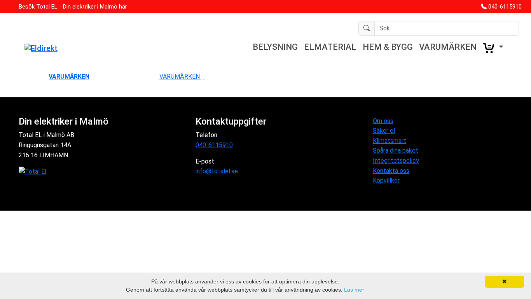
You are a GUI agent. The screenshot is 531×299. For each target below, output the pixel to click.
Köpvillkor (386, 180)
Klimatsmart (389, 140)
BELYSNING (275, 47)
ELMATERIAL (330, 47)
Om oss (383, 121)
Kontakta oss (391, 170)
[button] (493, 48)
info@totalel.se (217, 171)
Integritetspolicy (396, 160)
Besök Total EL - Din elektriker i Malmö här (73, 6)
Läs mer (354, 290)
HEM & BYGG (388, 47)
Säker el (384, 130)
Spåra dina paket (395, 150)
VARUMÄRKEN (448, 47)
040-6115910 (505, 6)
